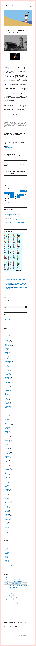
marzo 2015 (7, 511)
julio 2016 (6, 490)
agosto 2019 (7, 441)
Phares (22, 123)
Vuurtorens (17, 124)
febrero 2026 (7, 339)
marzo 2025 (7, 353)
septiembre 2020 (8, 424)
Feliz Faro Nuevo (8, 601)
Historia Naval (24, 125)
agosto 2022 (7, 394)
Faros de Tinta (7, 597)
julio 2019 (6, 443)
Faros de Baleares (17, 593)
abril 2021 (6, 415)
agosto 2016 (7, 489)
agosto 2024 (7, 362)
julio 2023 (6, 379)
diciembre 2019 (7, 436)
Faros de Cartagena (8, 595)
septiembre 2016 (8, 487)
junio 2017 (6, 476)
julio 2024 (6, 364)
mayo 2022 (7, 398)
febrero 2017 (7, 481)
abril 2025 (6, 352)
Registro (6, 316)
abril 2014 (6, 526)
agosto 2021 (7, 410)
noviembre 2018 (7, 453)
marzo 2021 (7, 416)
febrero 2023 (7, 386)
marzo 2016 (7, 495)
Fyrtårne (5, 123)
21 (18, 196)
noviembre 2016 (8, 485)
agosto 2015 (7, 505)
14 (18, 194)
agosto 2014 (7, 520)
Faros (25, 122)
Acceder (6, 318)
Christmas (11, 583)
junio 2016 (6, 491)
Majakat (19, 123)
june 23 (5, 126)
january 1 (14, 603)
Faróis (23, 122)
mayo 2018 (7, 461)
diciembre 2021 (7, 404)
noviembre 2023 (8, 374)
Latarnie (7, 123)
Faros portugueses (16, 597)
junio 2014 (6, 523)
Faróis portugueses (8, 599)
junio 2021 (6, 412)
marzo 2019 (7, 448)
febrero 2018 (7, 465)
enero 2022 (7, 403)
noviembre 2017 (7, 469)
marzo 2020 (7, 432)
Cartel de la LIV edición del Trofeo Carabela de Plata (14, 214)
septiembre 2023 (8, 377)
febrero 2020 (7, 433)
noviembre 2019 (8, 437)
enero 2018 (7, 466)
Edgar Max (24, 585)
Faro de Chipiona (19, 589)
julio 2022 (6, 395)
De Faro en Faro (7, 585)
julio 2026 (6, 332)
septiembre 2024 (8, 361)
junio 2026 (7, 333)
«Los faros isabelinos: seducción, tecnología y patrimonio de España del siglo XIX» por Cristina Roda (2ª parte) (15, 280)
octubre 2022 (7, 391)
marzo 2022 (7, 400)
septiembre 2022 (8, 393)
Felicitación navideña (18, 599)
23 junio (16, 125)
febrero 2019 (7, 449)
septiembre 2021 (8, 408)
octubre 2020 (7, 423)
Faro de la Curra (7, 591)
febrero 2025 (7, 354)
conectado (14, 155)
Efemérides (20, 125)
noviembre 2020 (8, 422)
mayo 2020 (7, 429)
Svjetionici (5, 124)
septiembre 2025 (8, 345)
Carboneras (14, 581)
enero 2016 (7, 498)
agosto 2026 (7, 331)
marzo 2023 (7, 385)
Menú (30, 6)
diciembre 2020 (7, 420)
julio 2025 (6, 348)
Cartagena (21, 581)
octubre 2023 (7, 375)
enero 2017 (7, 482)
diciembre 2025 (7, 341)
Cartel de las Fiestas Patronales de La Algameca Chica (14, 219)
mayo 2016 (7, 493)
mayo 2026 (7, 335)
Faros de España (18, 595)
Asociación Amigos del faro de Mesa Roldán (13, 579)
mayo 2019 (7, 445)
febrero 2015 (7, 512)
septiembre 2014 (8, 519)
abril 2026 (6, 336)
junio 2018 (6, 460)
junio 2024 (7, 365)
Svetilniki (24, 123)
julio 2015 (6, 506)
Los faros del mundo (8, 122)
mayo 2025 (7, 350)
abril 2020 (6, 431)
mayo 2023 (7, 382)
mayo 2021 (7, 414)
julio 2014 (6, 522)
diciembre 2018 (7, 452)
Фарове (6, 564)
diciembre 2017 (7, 468)
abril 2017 (6, 478)
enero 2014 (7, 530)
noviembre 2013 (7, 532)
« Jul (8, 202)
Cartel (6, 583)
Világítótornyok (13, 124)
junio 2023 (6, 381)
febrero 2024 (7, 370)
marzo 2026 (7, 337)
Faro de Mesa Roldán (17, 591)
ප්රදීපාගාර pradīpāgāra (8, 565)
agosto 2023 (7, 378)
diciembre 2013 (7, 531)
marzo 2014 (7, 527)
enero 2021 (7, 419)
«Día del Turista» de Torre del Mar (11, 211)
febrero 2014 (7, 528)
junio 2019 (6, 444)
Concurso (18, 583)
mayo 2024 (7, 366)
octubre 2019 (7, 439)
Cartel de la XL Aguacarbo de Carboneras (12, 217)
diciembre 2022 (7, 389)
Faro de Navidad (8, 593)
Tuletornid (8, 124)
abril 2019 (6, 447)
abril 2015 (6, 510)
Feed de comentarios (8, 320)
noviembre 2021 (7, 406)
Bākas (19, 122)
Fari (21, 122)
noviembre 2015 (7, 501)
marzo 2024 (7, 369)
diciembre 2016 (7, 483)
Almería (6, 577)
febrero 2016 (7, 497)
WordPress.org (7, 322)
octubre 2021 (7, 407)
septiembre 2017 (8, 472)
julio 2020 (6, 427)
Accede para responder (8, 147)
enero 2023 (7, 387)
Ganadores (22, 601)
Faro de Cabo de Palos (9, 589)
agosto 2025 (7, 346)
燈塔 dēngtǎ (12, 125)
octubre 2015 (7, 502)
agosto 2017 (7, 473)
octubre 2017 (7, 470)
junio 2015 (6, 507)
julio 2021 (6, 411)
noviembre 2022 (8, 390)
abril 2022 (6, 399)
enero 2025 (7, 356)
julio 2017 (6, 474)
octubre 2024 (7, 360)
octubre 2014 (7, 518)
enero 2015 (7, 514)
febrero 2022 (7, 402)
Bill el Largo (7, 581)
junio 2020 (7, 428)
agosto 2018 (7, 457)
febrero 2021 (7, 418)
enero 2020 (7, 435)
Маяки (20, 124)
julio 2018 (6, 458)
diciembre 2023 (7, 373)
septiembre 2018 (8, 456)
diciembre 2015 (7, 499)
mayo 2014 (7, 524)
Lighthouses (15, 123)
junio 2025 (7, 349)
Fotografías (15, 601)
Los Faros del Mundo (11, 6)
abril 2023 (6, 383)
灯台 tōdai (9, 125)
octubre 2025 (7, 344)
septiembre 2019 (8, 440)
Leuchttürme (11, 123)
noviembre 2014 (7, 516)
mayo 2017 (6, 477)
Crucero (24, 583)
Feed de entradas (8, 319)
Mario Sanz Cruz (22, 603)
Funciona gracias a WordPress (15, 643)
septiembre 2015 (8, 503)
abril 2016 (6, 494)
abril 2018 (6, 462)
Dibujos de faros (16, 585)
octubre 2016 (7, 486)
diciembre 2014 (7, 515)
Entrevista (14, 587)
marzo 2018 (7, 464)
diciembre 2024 (7, 357)
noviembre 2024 (8, 358)
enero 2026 (7, 340)
